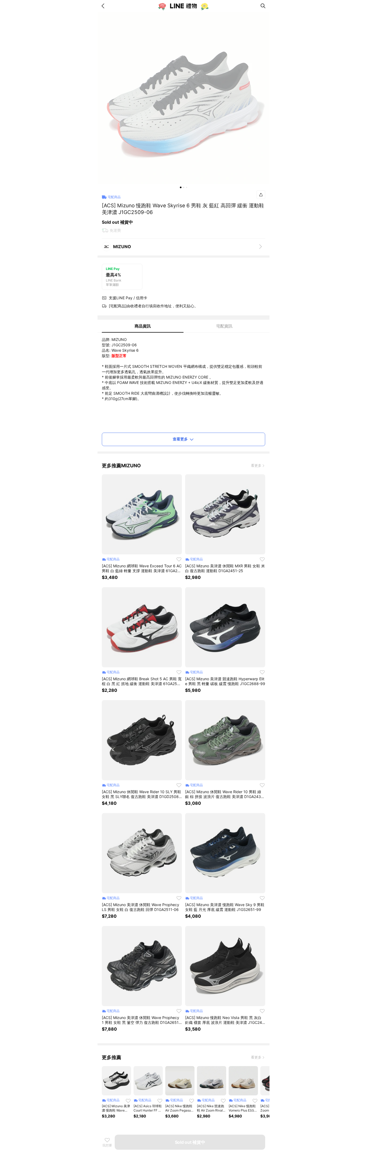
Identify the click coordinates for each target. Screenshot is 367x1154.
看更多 (256, 465)
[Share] (261, 194)
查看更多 (180, 439)
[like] (179, 559)
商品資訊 (143, 326)
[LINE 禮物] (183, 6)
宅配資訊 (224, 326)
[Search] (263, 6)
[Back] (104, 6)
